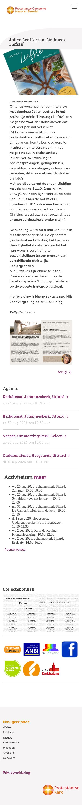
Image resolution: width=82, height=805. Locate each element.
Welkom (8, 727)
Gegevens (9, 758)
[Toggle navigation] (74, 6)
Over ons (8, 752)
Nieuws (7, 737)
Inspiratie (8, 732)
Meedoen (9, 748)
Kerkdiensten (11, 742)
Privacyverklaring (16, 773)
